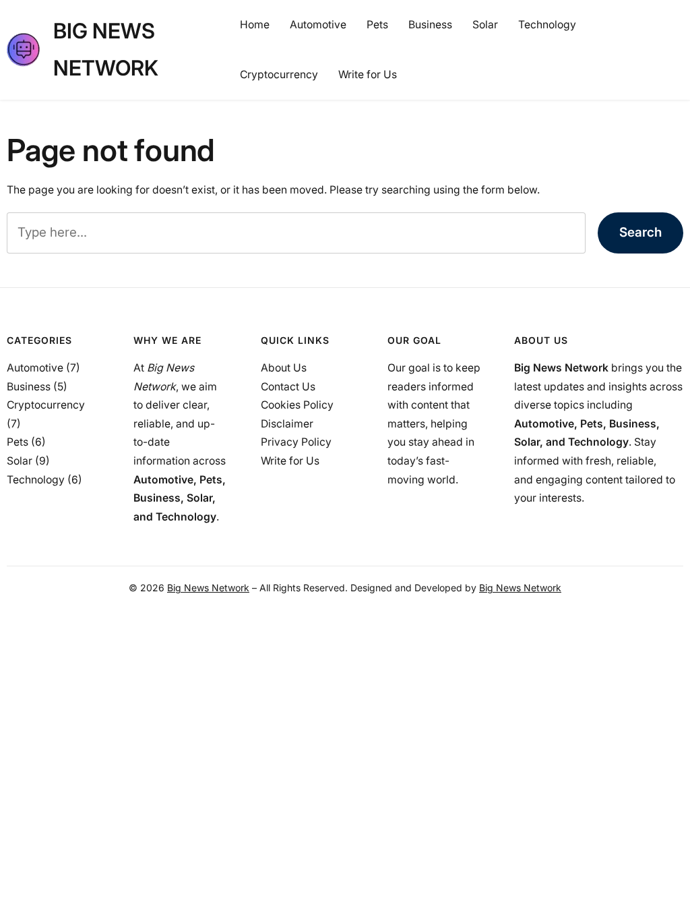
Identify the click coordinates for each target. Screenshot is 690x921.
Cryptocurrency (46, 404)
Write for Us (290, 460)
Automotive (35, 367)
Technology (36, 479)
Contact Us (288, 386)
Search (640, 232)
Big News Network (208, 587)
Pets (17, 442)
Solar (19, 460)
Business (29, 386)
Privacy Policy (296, 442)
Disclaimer (287, 423)
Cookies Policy (297, 404)
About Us (284, 367)
